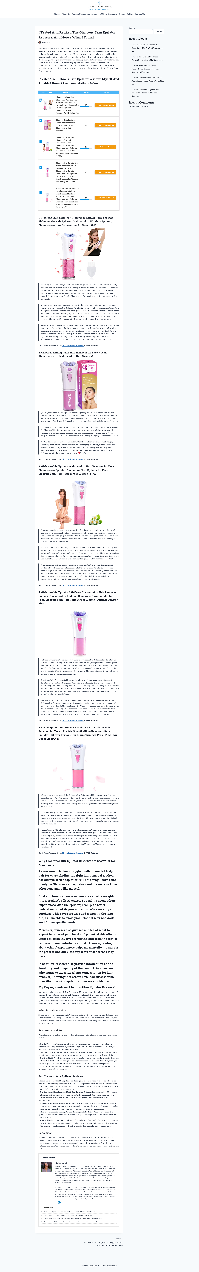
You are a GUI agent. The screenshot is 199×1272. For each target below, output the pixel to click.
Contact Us (140, 14)
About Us (66, 14)
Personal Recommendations (84, 14)
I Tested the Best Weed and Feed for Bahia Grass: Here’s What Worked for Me (70, 1222)
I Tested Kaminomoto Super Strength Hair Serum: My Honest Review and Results (72, 1219)
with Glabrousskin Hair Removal (72, 356)
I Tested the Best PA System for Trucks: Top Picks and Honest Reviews (145, 92)
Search (132, 28)
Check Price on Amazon (105, 105)
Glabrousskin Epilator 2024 (58, 592)
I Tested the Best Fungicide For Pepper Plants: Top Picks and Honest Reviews (103, 1242)
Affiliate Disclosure (108, 14)
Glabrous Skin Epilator (55, 217)
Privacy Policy (126, 14)
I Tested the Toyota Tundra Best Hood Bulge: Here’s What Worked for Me (69, 1212)
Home (57, 14)
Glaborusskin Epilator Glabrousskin (63, 466)
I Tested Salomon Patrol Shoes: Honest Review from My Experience (67, 1215)
